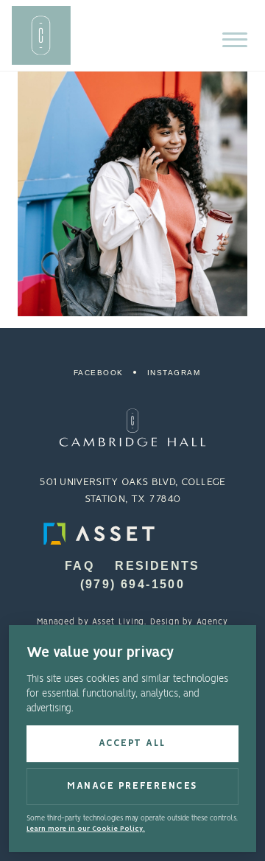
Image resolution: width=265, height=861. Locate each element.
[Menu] (234, 39)
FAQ (79, 566)
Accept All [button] (132, 743)
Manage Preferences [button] (132, 786)
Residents (157, 566)
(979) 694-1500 (133, 584)
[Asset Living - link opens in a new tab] (132, 533)
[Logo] (132, 428)
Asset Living (118, 622)
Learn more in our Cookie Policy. (85, 829)
